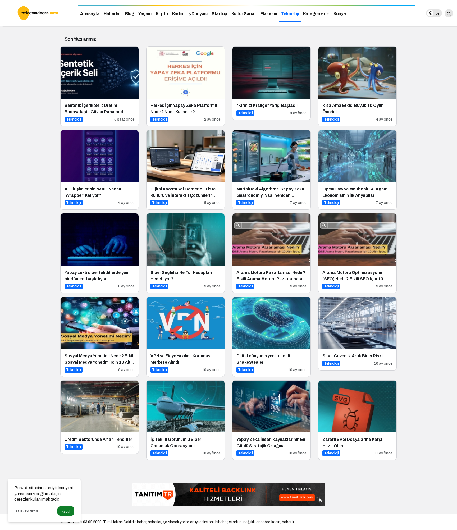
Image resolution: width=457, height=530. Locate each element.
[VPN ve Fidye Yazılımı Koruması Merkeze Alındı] (186, 337)
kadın (275, 522)
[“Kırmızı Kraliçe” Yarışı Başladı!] (271, 83)
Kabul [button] (66, 511)
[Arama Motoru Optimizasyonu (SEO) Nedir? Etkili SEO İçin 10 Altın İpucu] (357, 253)
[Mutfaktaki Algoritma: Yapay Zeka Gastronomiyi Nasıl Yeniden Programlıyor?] (271, 170)
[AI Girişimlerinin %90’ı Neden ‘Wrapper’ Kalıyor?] (100, 170)
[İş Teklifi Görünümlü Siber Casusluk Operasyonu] (186, 420)
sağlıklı (249, 522)
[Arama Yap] (449, 13)
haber (141, 522)
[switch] (434, 13)
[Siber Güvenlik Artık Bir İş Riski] (357, 333)
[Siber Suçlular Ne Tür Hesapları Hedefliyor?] (186, 253)
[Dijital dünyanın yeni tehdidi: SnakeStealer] (271, 337)
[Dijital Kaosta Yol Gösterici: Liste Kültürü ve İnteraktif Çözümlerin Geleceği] (186, 170)
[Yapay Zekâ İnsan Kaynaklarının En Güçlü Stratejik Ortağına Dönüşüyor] (271, 420)
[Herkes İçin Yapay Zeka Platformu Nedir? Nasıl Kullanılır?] (186, 86)
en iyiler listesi (202, 522)
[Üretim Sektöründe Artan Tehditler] (100, 417)
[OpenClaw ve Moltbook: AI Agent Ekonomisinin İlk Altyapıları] (357, 170)
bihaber (221, 522)
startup (235, 522)
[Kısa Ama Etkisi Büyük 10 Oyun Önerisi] (357, 86)
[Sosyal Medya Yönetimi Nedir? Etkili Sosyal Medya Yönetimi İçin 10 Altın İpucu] (100, 337)
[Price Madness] (37, 13)
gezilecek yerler (176, 522)
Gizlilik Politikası (26, 511)
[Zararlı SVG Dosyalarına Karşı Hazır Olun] (357, 420)
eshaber (263, 522)
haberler (154, 522)
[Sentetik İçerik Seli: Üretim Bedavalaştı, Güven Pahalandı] (100, 86)
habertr (288, 522)
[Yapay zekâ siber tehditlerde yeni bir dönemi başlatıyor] (100, 253)
